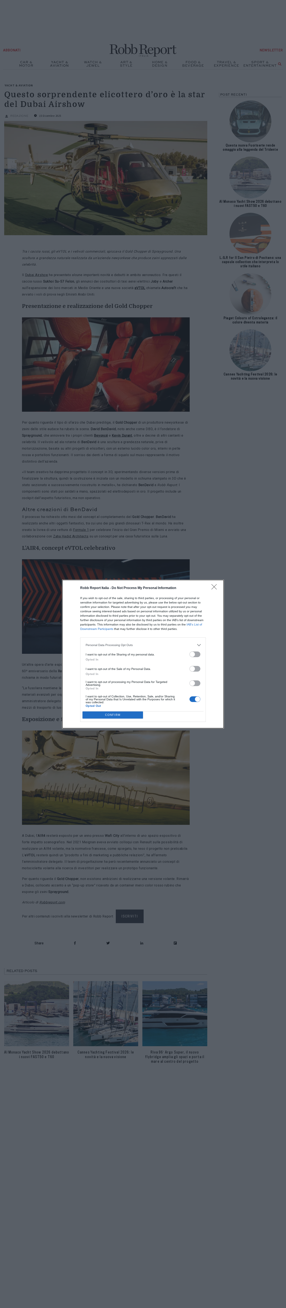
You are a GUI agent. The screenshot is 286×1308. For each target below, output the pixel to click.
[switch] (194, 654)
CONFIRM (113, 714)
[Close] (215, 588)
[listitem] (143, 645)
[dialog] (143, 654)
